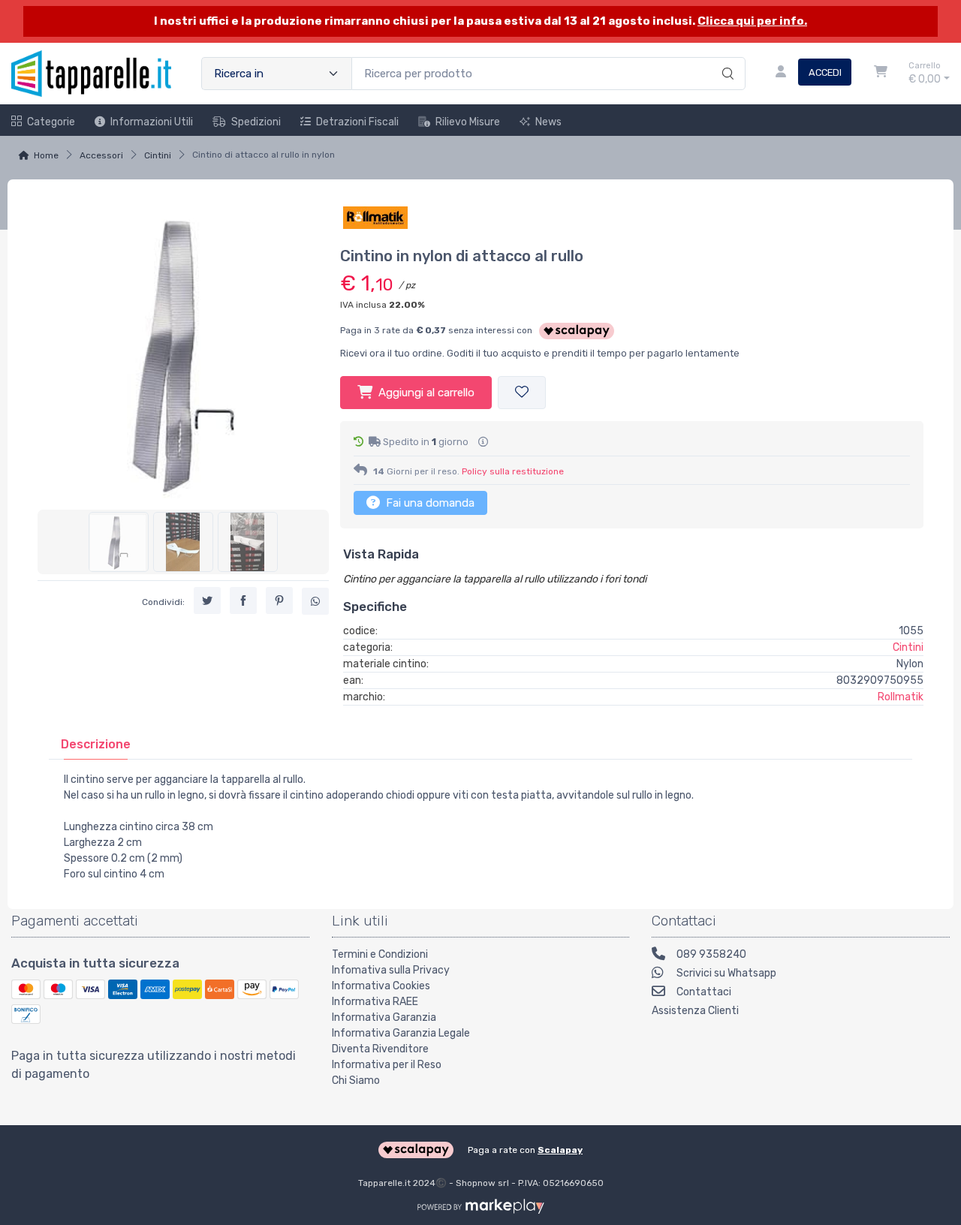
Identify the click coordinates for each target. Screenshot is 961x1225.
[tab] (96, 744)
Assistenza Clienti (695, 1010)
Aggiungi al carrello (426, 392)
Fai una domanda (428, 503)
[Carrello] (880, 73)
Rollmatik (900, 697)
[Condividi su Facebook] (243, 600)
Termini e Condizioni (380, 954)
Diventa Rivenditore (380, 1049)
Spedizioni (256, 122)
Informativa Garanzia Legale (401, 1033)
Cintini (157, 155)
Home (46, 155)
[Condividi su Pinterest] (279, 600)
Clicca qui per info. (752, 21)
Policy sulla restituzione (513, 471)
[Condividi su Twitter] (207, 600)
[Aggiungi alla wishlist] (522, 393)
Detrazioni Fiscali (357, 122)
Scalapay (560, 1150)
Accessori (101, 155)
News (548, 122)
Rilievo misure (467, 122)
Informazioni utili (151, 122)
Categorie (51, 122)
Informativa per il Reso (386, 1064)
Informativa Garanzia (384, 1017)
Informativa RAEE (375, 1001)
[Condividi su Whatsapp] (315, 601)
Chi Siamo (356, 1080)
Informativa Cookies (381, 986)
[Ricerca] (725, 58)
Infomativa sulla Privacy (391, 970)
